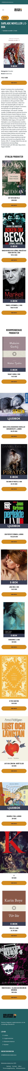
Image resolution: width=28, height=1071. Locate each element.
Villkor (20, 1066)
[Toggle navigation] (3, 9)
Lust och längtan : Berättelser (14, 763)
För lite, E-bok (14, 928)
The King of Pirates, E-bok (14, 481)
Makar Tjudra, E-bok (14, 374)
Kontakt (14, 1066)
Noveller (10, 71)
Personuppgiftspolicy (9, 1068)
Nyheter (6, 1044)
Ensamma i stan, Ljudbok (14, 816)
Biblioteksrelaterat (9, 1041)
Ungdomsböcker (8, 1038)
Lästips (6, 1035)
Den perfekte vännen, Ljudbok (14, 534)
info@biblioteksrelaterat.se (7, 2)
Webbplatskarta (20, 1068)
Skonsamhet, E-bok (14, 640)
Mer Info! (14, 82)
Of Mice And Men (14, 701)
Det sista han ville (14, 198)
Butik (5, 18)
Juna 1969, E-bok (14, 587)
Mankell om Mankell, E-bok (14, 305)
